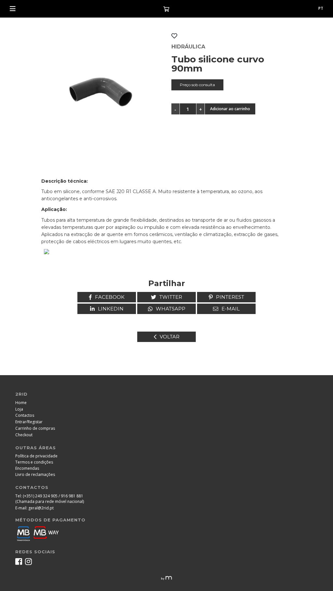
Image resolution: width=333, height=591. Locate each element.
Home (21, 402)
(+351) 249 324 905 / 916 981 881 (53, 496)
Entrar (20, 422)
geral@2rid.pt (41, 508)
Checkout (24, 435)
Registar (35, 422)
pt (320, 8)
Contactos (24, 415)
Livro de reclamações (35, 474)
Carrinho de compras (35, 428)
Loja (19, 409)
